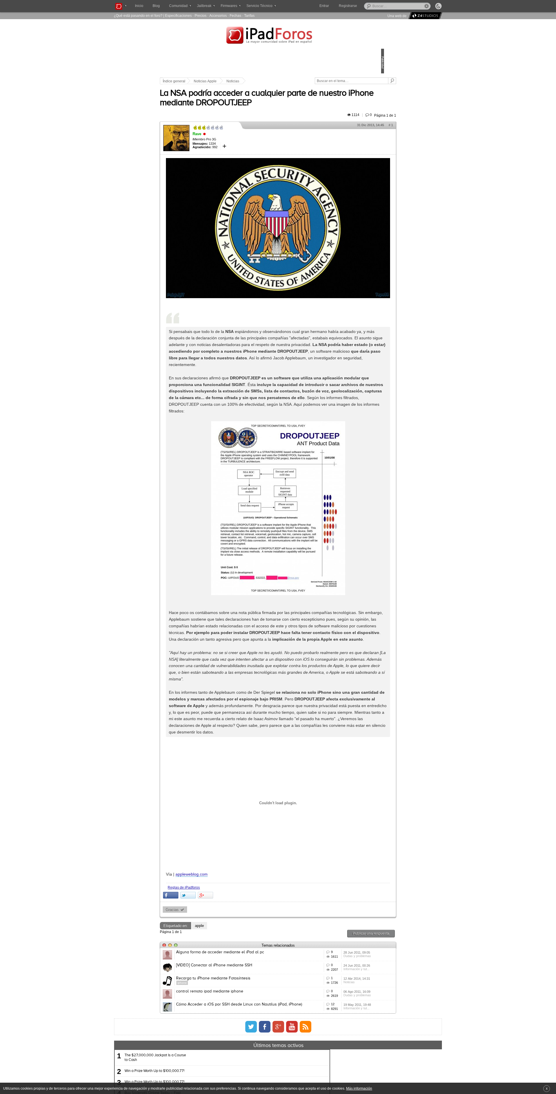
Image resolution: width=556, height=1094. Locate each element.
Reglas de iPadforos (224, 939)
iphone (222, 1051)
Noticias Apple (245, 81)
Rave (237, 150)
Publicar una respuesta (330, 986)
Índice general (214, 81)
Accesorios (218, 15)
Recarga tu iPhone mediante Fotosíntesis (253, 1047)
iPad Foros (278, 36)
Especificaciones (178, 15)
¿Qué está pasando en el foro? (138, 15)
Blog (156, 6)
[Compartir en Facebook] (211, 947)
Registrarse (366, 6)
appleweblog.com (232, 926)
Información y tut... (329, 1039)
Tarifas (249, 15)
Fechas (235, 15)
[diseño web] (424, 16)
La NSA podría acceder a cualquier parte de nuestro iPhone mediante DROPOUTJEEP (273, 110)
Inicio (139, 6)
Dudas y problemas (329, 1017)
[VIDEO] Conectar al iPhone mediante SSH (254, 1026)
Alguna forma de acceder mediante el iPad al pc (260, 1004)
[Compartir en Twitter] (228, 947)
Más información (359, 1088)
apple (239, 977)
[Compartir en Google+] (245, 947)
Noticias (273, 81)
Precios (200, 15)
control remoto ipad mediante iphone (250, 1069)
